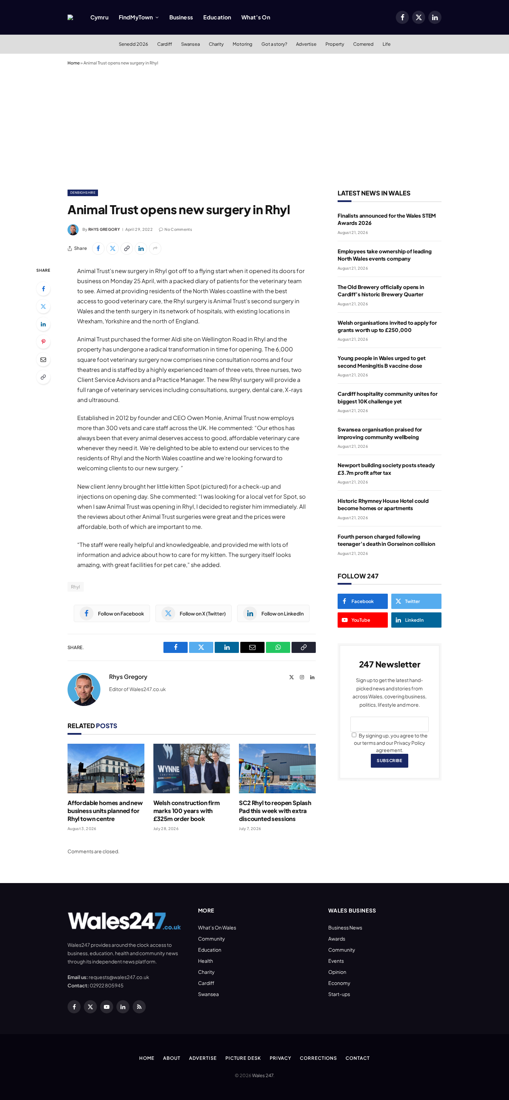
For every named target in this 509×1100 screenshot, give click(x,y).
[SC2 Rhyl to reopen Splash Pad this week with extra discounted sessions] (277, 768)
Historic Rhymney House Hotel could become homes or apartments (383, 504)
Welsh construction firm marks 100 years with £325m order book (186, 810)
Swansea (190, 44)
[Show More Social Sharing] (155, 248)
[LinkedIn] (43, 324)
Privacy (280, 1058)
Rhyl (75, 587)
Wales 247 (262, 1075)
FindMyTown (136, 17)
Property (334, 44)
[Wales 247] (70, 17)
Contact (357, 1058)
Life (387, 44)
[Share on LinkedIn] (141, 248)
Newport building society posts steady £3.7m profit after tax (386, 468)
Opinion (337, 972)
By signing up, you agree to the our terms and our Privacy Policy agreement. (391, 742)
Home (74, 63)
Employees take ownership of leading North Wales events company (385, 255)
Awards (336, 938)
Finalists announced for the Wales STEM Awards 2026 (387, 219)
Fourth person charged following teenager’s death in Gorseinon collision (386, 540)
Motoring (242, 44)
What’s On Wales (217, 927)
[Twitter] (43, 306)
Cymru (99, 17)
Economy (339, 983)
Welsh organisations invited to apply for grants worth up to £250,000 (387, 326)
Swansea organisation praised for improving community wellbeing (380, 433)
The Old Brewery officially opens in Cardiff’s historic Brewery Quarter (381, 290)
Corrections (318, 1058)
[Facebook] (43, 289)
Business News (345, 927)
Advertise (306, 44)
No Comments (178, 229)
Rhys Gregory (104, 229)
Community (211, 938)
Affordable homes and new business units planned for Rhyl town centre (105, 810)
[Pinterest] (43, 342)
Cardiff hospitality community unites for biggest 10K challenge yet (388, 397)
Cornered (363, 44)
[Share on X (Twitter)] (112, 248)
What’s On (255, 17)
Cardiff (164, 44)
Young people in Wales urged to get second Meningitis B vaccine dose (382, 361)
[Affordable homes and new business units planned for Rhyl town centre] (106, 768)
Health (205, 961)
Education (217, 17)
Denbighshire (82, 192)
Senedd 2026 (133, 44)
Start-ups (339, 994)
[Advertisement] (254, 126)
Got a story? (274, 44)
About (171, 1058)
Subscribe (389, 760)
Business (181, 17)
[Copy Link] (126, 248)
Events (336, 961)
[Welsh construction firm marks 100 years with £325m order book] (191, 768)
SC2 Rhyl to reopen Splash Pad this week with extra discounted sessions (275, 810)
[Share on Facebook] (98, 248)
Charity (216, 44)
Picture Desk (243, 1058)
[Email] (43, 359)
